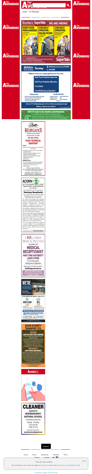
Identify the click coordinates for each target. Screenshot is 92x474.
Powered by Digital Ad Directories (46, 472)
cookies (50, 465)
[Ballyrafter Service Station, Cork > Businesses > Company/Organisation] (33, 300)
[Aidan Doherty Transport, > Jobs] (33, 345)
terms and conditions (68, 465)
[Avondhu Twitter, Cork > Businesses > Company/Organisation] (33, 385)
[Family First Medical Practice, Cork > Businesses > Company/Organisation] (33, 255)
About (34, 455)
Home (26, 455)
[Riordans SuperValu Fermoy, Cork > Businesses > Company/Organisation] (46, 42)
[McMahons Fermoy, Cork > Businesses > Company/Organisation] (46, 86)
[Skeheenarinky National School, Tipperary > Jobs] (33, 419)
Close (84, 461)
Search (46, 446)
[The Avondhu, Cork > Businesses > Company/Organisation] (11, 237)
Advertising (44, 455)
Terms (65, 455)
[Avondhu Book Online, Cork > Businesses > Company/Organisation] (46, 115)
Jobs (25, 11)
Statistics (56, 455)
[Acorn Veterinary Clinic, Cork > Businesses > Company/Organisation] (33, 205)
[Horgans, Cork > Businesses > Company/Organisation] (33, 148)
